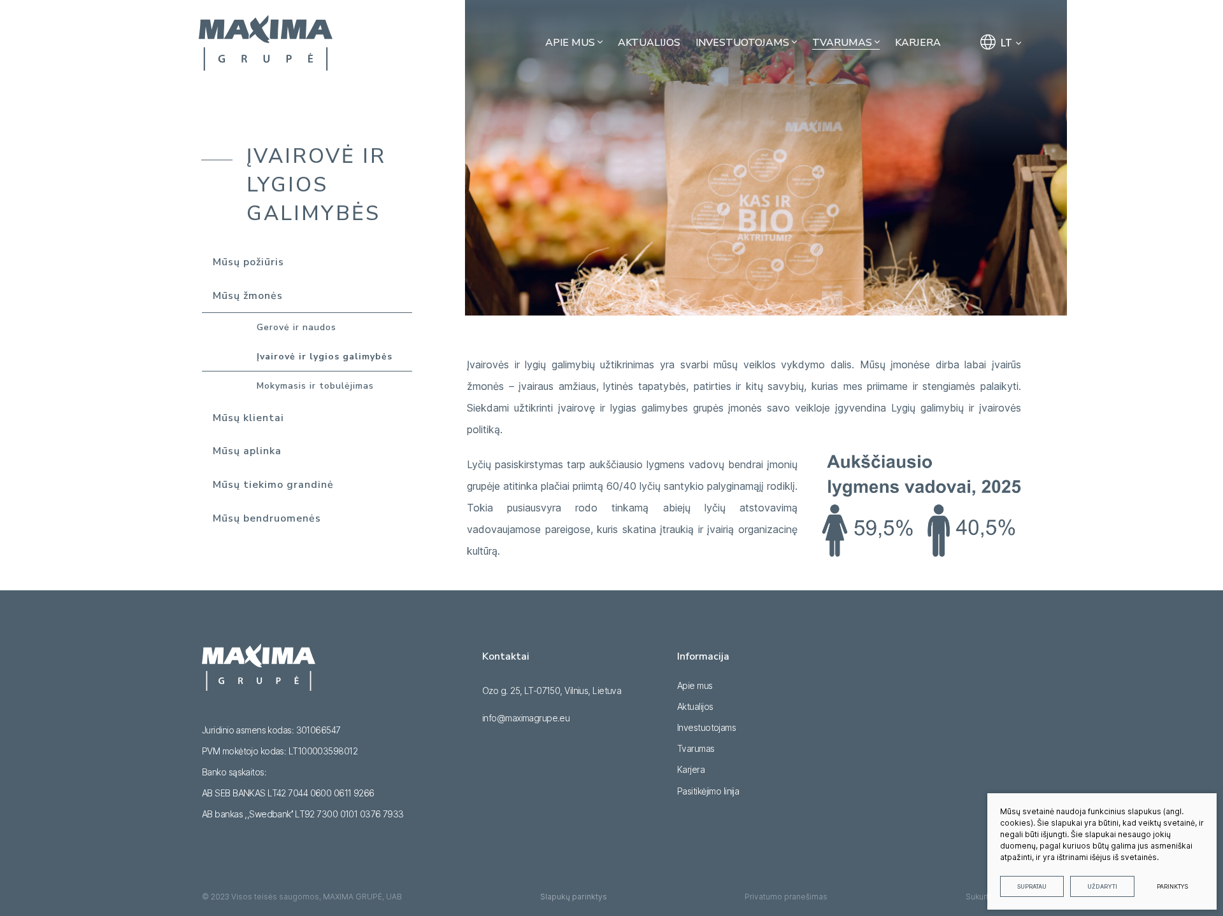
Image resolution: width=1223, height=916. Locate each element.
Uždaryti (1102, 886)
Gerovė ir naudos (296, 327)
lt (1006, 42)
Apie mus (695, 685)
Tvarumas (696, 748)
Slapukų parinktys (573, 896)
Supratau (1032, 886)
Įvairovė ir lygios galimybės (324, 356)
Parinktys (1172, 886)
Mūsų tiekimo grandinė (273, 485)
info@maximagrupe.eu (525, 717)
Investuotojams (706, 727)
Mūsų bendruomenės (267, 518)
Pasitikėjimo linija (708, 791)
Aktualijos (695, 706)
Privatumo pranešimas (786, 896)
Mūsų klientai (248, 418)
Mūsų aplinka (247, 451)
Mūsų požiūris (248, 262)
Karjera (690, 769)
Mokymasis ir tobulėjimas (315, 386)
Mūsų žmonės (248, 296)
